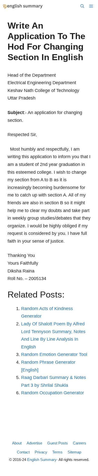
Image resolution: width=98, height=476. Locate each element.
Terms (57, 452)
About (17, 443)
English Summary (42, 459)
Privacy (41, 452)
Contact (23, 452)
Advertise (34, 443)
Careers (79, 443)
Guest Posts (57, 443)
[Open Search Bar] (82, 6)
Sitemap (74, 452)
